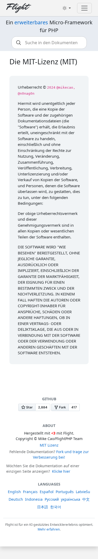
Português (65, 491)
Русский (52, 499)
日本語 (42, 506)
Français (30, 491)
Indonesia (34, 499)
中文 (86, 499)
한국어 (55, 506)
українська (70, 499)
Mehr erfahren (49, 529)
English (14, 491)
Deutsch (16, 499)
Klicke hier (61, 471)
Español (47, 491)
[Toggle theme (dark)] (66, 8)
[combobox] (49, 42)
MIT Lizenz (49, 445)
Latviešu (83, 491)
